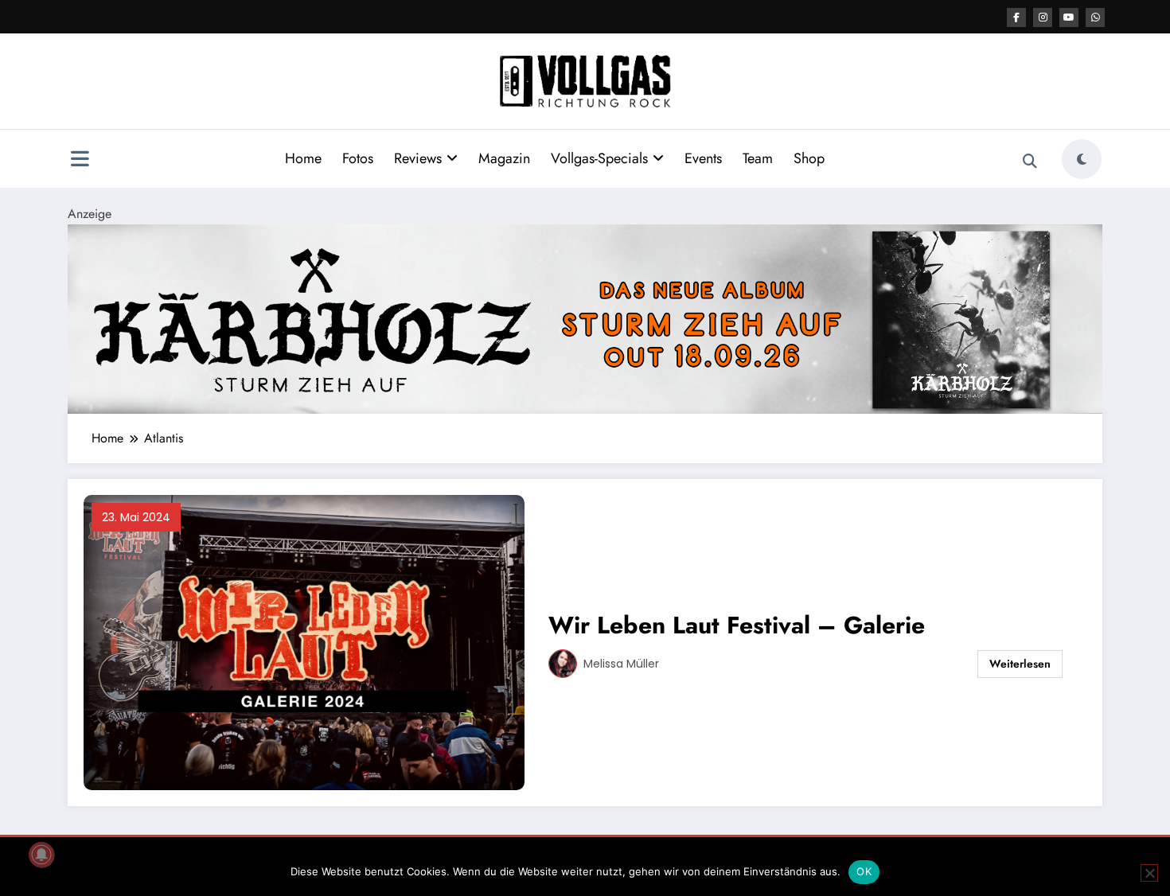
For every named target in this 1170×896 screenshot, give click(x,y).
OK (864, 871)
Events (703, 158)
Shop (809, 158)
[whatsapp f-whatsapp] (1095, 17)
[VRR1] (585, 318)
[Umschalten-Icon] (80, 161)
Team (758, 158)
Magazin (504, 158)
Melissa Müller (621, 664)
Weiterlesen (1020, 664)
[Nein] (1149, 873)
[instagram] (1042, 17)
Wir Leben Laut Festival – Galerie (736, 625)
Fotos (357, 158)
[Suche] (1030, 161)
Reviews (418, 158)
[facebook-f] (1016, 17)
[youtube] (1068, 17)
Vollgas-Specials (599, 158)
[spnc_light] (1082, 159)
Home (303, 158)
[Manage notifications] (41, 854)
